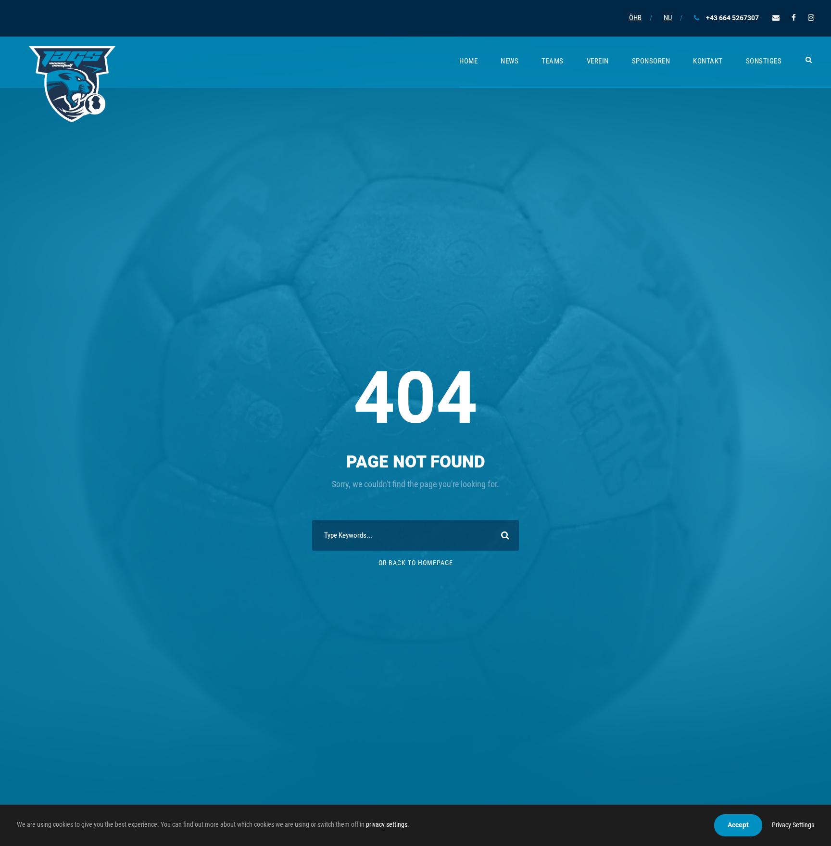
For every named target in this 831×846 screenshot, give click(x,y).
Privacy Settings (793, 825)
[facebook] (794, 17)
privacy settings (386, 824)
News (509, 61)
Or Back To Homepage (415, 563)
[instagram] (811, 17)
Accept (738, 825)
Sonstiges (764, 61)
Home (468, 61)
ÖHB (635, 17)
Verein (598, 61)
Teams (552, 61)
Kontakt (708, 61)
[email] (776, 17)
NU (668, 17)
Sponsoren (651, 61)
